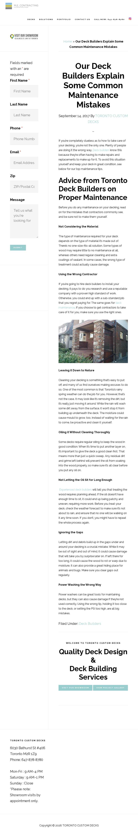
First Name (20, 80)
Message (17, 200)
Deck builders (101, 150)
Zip (12, 176)
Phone (16, 128)
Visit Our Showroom (75, 688)
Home (67, 41)
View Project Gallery (110, 688)
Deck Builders (90, 624)
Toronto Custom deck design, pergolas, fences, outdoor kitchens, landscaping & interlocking (22, 6)
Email (15, 152)
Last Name (19, 104)
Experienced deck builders (75, 489)
